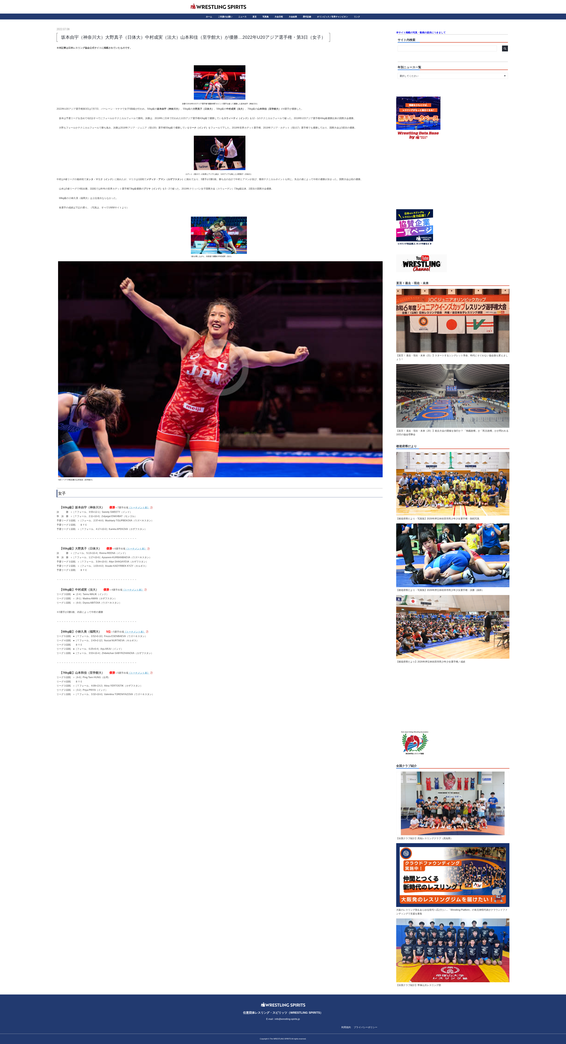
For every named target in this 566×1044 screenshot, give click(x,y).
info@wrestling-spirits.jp (287, 1019)
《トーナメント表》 (138, 507)
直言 (254, 16)
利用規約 (346, 1027)
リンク (357, 16)
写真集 (266, 16)
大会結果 (293, 16)
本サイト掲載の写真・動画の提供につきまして (421, 32)
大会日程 (279, 16)
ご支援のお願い (225, 16)
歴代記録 (307, 16)
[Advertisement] (219, 722)
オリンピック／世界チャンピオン (332, 16)
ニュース (242, 16)
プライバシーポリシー (365, 1027)
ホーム (209, 16)
